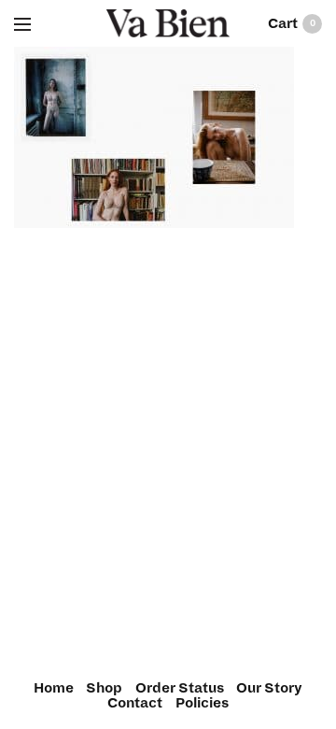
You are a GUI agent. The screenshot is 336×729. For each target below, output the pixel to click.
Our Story (269, 687)
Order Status (179, 687)
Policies (202, 702)
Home (54, 687)
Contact (134, 702)
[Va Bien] (168, 23)
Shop (104, 687)
